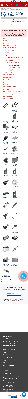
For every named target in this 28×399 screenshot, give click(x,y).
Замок (5, 100)
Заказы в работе (6, 370)
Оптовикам (5, 360)
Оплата (4, 352)
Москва (4, 1)
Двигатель (6, 40)
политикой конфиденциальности (17, 300)
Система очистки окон (9, 96)
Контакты (5, 340)
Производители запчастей (9, 349)
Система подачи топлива (10, 45)
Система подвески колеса (10, 86)
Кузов (5, 38)
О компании (5, 338)
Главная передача (8, 81)
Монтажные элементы (14, 64)
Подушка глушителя (15, 67)
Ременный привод (8, 43)
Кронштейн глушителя (16, 70)
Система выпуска (8, 49)
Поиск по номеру (7, 351)
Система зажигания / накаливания (12, 91)
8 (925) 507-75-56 (10, 382)
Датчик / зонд (9, 72)
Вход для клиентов (7, 367)
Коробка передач (8, 77)
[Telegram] (17, 5)
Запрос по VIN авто (7, 371)
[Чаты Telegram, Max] (24, 394)
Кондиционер (7, 93)
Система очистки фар (9, 94)
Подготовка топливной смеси (11, 47)
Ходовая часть (7, 84)
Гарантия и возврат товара (9, 343)
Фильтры (6, 42)
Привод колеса (7, 79)
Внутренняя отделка (8, 98)
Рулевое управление (8, 88)
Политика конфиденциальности (10, 341)
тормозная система (8, 82)
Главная (3, 8)
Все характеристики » (14, 26)
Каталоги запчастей (7, 348)
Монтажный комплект (14, 62)
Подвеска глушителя (16, 69)
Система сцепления (8, 76)
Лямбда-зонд (9, 55)
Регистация (5, 368)
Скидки (4, 362)
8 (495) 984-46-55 (10, 381)
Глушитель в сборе (10, 50)
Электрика (6, 89)
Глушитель (8, 52)
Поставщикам (6, 359)
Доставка (5, 354)
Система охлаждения (9, 74)
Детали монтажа (10, 60)
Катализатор (9, 54)
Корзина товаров (7, 373)
